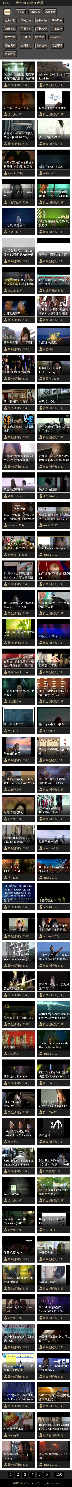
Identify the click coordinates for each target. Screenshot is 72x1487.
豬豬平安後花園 (49, 841)
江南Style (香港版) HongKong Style (50, 810)
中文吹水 (57, 28)
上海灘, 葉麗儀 (13, 225)
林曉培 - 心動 (47, 401)
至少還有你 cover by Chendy (16, 1456)
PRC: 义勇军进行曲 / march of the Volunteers (17, 1133)
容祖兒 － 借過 (48, 636)
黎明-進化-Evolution (16, 1076)
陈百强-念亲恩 (48, 342)
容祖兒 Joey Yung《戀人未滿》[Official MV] (18, 135)
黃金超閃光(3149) (18, 85)
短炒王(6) (13, 1053)
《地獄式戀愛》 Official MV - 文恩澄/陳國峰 (18, 458)
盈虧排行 (10, 20)
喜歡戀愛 (44, 1135)
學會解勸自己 (12, 753)
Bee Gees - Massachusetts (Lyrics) (53, 869)
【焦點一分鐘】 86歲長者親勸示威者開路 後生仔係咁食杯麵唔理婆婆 (53, 311)
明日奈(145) (50, 1229)
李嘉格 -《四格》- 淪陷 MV (18, 193)
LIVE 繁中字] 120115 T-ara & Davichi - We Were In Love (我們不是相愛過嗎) (19, 1397)
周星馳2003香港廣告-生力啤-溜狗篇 (18, 1280)
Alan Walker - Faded (51, 166)
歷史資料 (10, 45)
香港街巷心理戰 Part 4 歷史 (54, 751)
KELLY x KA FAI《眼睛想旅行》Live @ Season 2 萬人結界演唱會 (54, 1074)
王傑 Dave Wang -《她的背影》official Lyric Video (19, 781)
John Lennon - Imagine (52, 548)
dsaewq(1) (13, 1435)
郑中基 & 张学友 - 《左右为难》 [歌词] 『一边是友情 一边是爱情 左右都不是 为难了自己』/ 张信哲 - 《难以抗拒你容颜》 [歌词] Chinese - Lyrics (54, 1163)
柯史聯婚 (9, 1047)
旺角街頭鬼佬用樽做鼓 (18, 372)
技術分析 (26, 20)
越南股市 (35, 12)
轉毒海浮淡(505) (18, 672)
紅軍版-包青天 (48, 665)
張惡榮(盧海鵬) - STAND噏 (54, 1456)
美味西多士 (46, 1252)
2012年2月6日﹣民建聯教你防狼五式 (54, 1397)
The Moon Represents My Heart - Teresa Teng (53, 1045)
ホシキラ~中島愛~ (15, 929)
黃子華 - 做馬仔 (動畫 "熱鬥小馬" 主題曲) (52, 781)
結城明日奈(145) (53, 290)
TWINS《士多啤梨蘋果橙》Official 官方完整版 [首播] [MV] (18, 575)
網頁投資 (10, 28)
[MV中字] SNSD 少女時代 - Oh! (18, 1338)
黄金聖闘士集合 (13, 988)
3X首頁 (20, 12)
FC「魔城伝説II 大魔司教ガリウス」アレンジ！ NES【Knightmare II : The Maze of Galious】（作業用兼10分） (54, 282)
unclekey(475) (16, 525)
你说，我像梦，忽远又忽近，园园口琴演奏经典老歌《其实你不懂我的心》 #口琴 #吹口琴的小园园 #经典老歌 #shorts (19, 517)
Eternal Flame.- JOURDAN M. (13, 869)
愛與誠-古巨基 (48, 489)
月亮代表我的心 (13, 812)
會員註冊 (41, 45)
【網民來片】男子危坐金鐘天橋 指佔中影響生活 (54, 957)
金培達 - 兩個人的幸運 (53, 254)
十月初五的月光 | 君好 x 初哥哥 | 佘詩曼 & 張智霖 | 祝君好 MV (18, 165)
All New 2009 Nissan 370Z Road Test (54, 76)
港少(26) (13, 877)
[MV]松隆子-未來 (49, 137)
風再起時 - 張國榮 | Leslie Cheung (51, 370)
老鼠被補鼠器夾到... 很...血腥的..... (54, 1338)
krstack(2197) (15, 173)
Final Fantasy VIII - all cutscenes (17, 1103)
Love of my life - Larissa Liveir (18, 1309)
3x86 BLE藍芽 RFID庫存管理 (22, 3)
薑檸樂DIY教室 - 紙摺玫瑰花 (19, 428)
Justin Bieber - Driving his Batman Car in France (19, 1162)
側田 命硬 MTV (13, 1252)
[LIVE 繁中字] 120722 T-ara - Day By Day (54, 692)
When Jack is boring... (16, 959)
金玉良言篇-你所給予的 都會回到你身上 (53, 1191)
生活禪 (8, 900)
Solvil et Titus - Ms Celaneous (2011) (15, 1221)
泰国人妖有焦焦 (13, 489)
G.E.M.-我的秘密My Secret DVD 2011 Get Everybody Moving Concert (51, 1309)
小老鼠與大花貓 (13, 1428)
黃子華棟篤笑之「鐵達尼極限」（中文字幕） (19, 604)
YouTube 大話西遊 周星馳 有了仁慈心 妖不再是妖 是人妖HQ (54, 194)
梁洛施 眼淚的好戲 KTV (19, 1017)
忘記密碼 (57, 45)
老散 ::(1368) (15, 496)
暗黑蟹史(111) (51, 1171)
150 (59, 1474)
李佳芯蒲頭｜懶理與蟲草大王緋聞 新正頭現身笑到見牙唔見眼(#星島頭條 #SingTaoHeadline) (54, 517)
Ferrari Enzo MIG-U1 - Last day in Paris (17, 839)
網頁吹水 (57, 20)
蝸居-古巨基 (11, 1193)
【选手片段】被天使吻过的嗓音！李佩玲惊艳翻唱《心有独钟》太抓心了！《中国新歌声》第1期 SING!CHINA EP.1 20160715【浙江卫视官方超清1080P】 (19, 282)
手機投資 (41, 28)
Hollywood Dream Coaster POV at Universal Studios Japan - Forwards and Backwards (54, 1427)
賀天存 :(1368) (51, 378)
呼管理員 (10, 54)
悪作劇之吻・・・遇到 (18, 342)
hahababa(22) (50, 848)
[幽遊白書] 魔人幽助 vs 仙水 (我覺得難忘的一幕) (19, 252)
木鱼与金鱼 (46, 900)
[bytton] (7, 11)
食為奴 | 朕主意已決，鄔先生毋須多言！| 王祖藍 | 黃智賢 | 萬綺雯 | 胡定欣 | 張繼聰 (19, 664)
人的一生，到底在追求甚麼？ (19, 634)
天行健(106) (50, 907)
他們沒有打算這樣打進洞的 (54, 575)
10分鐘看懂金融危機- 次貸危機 (54, 223)
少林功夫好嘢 (12, 313)
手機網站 (41, 20)
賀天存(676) (50, 1112)
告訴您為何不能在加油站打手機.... (54, 428)
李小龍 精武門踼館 (15, 401)
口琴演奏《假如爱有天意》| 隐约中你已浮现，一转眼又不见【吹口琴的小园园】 (54, 928)
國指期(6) (13, 1141)
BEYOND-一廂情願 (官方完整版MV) (53, 1368)
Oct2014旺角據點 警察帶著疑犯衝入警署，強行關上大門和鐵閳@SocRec (19, 76)
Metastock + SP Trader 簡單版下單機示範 (18, 1368)
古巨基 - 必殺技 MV (16, 107)
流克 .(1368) (15, 231)
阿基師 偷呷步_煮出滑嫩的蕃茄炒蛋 (54, 604)
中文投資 (10, 37)
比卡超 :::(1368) (17, 554)
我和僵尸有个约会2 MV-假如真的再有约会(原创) (54, 458)
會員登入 (26, 45)
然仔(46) (13, 730)
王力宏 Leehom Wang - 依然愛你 (19, 692)
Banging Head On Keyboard (49, 1221)
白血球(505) (15, 789)
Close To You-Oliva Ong (53, 1105)
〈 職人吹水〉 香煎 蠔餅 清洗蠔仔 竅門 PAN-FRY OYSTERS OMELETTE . (19, 546)
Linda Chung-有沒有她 (52, 107)
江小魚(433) (15, 114)
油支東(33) (14, 701)
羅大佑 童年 (11, 724)
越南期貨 (50, 12)
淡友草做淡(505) (18, 202)
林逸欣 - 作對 (47, 1282)
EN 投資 (39, 37)
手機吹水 (26, 28)
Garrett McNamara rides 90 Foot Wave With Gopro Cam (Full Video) (54, 1016)
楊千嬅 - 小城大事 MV (52, 724)
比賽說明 (55, 37)
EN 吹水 (25, 37)
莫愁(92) (48, 349)
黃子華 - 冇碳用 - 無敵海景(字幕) (54, 986)
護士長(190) (50, 1083)
